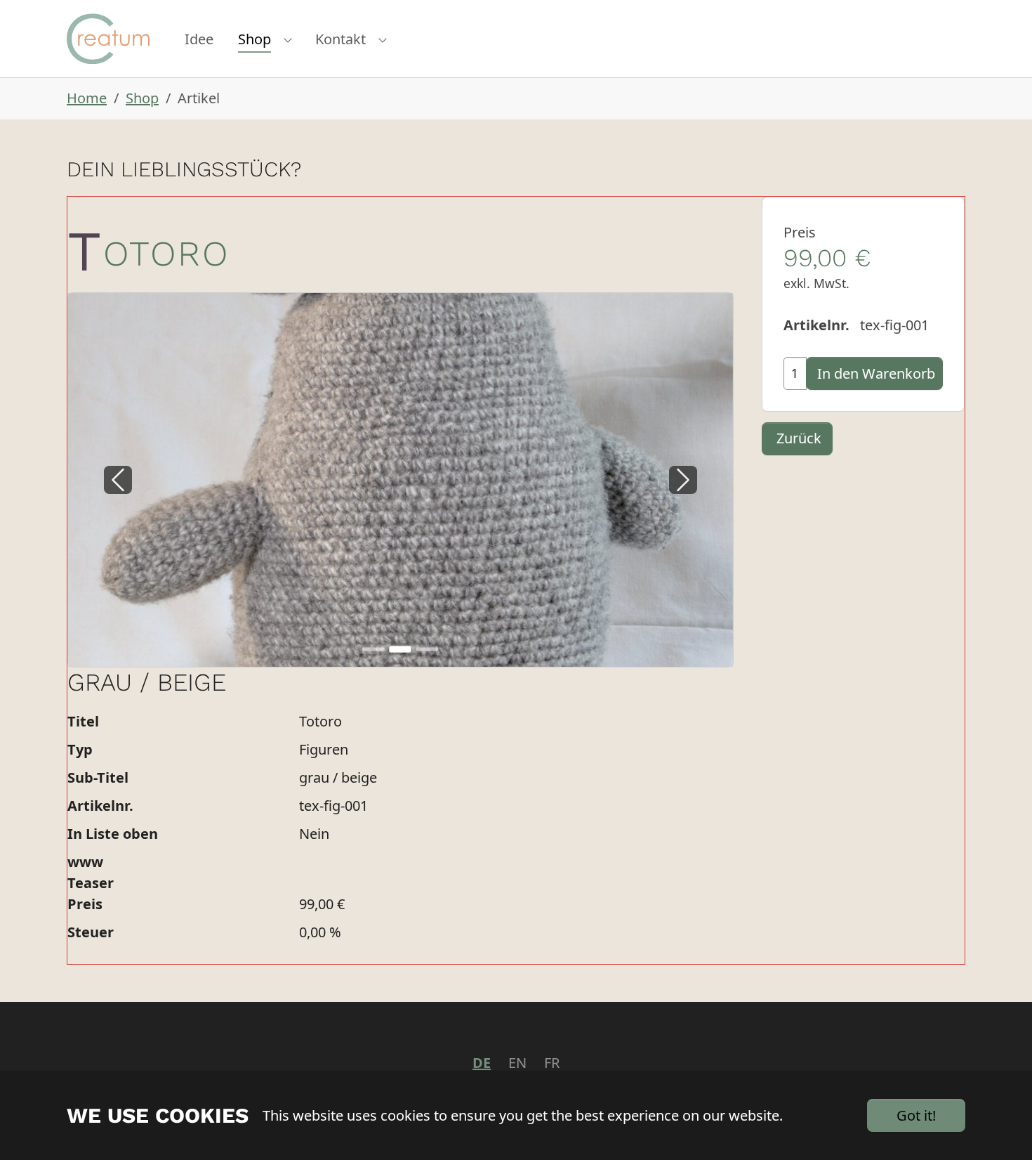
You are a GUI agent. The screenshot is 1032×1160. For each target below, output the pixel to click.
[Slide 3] (427, 649)
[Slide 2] (400, 649)
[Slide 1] (373, 649)
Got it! (916, 1115)
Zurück (798, 438)
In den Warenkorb (876, 373)
